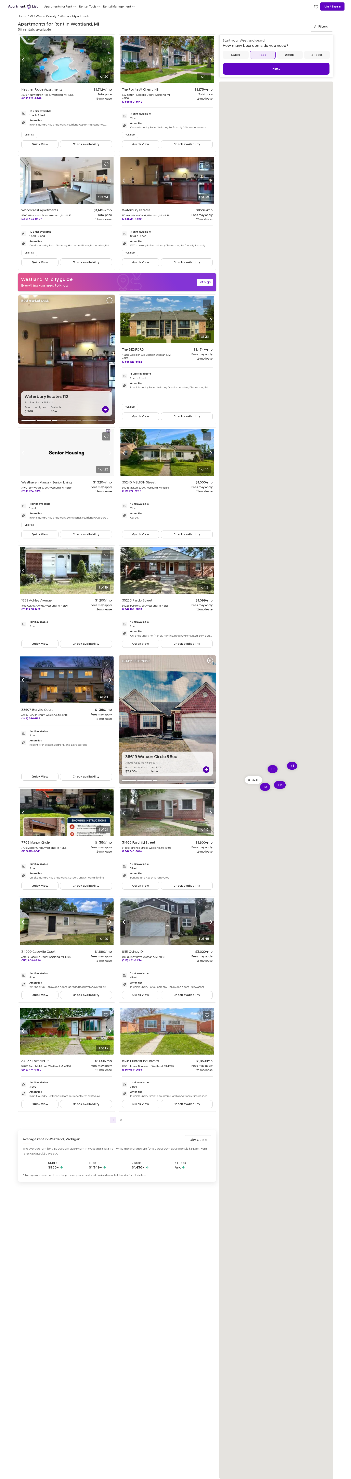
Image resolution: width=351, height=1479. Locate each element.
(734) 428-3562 (132, 361)
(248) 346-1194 (30, 718)
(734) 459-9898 (132, 609)
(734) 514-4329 (132, 219)
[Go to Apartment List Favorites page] (316, 6)
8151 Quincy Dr (133, 951)
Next (276, 68)
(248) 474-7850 (31, 1069)
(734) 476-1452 (31, 609)
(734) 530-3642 (132, 101)
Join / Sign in (332, 6)
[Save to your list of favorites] (106, 44)
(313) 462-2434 (132, 960)
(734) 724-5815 (30, 491)
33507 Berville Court (37, 709)
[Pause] (109, 300)
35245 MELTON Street (139, 482)
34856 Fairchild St (35, 1061)
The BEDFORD (133, 349)
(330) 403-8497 (31, 219)
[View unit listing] (105, 409)
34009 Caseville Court (38, 951)
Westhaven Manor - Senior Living (46, 482)
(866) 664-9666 (132, 1069)
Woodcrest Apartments (39, 210)
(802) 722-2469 (31, 98)
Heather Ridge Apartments (41, 89)
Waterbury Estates (136, 210)
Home (22, 16)
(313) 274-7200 (131, 491)
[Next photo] (110, 60)
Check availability (86, 144)
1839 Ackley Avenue (36, 600)
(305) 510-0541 (30, 851)
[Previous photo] (23, 60)
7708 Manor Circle (35, 842)
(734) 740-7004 (132, 851)
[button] (253, 780)
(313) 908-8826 (31, 960)
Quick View (39, 144)
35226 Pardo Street (137, 600)
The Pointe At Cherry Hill (140, 89)
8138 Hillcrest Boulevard (140, 1061)
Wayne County (46, 16)
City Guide (198, 1140)
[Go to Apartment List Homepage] (22, 6)
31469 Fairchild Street (138, 842)
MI (31, 16)
